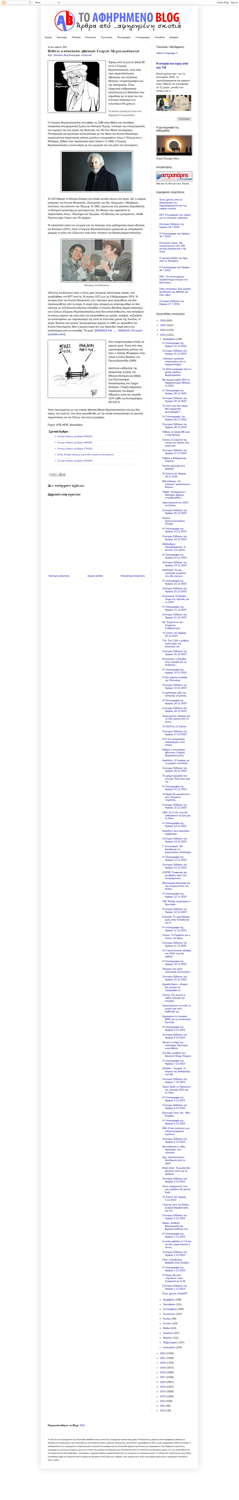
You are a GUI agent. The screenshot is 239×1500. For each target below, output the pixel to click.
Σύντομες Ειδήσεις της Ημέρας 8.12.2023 (174, 1036)
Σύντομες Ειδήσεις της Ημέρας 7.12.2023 (174, 1080)
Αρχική (48, 37)
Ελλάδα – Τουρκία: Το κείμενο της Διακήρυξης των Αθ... (176, 1071)
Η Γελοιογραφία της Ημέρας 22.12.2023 (174, 582)
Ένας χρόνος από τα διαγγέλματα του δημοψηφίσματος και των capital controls (173, 204)
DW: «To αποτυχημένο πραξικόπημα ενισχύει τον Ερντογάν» (173, 279)
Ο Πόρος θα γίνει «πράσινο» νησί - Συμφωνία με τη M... (174, 1278)
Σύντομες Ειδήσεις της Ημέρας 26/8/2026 (74, 460)
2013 (163, 1396)
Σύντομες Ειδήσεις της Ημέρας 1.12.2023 (174, 1287)
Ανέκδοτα (160, 37)
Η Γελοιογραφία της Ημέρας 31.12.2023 (174, 344)
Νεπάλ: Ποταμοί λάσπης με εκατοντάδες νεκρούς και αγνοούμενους (85, 454)
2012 (163, 1401)
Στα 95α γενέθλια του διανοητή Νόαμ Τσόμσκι (176, 1054)
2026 (163, 320)
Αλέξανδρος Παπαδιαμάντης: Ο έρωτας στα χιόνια (174, 547)
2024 (163, 329)
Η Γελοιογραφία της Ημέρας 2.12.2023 (173, 1235)
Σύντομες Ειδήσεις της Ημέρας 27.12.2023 (174, 452)
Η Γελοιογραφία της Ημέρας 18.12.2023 (174, 702)
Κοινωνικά (90, 37)
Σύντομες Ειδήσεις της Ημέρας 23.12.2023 (174, 564)
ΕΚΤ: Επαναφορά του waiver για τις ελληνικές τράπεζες (175, 216)
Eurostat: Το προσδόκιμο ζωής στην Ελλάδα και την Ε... (176, 919)
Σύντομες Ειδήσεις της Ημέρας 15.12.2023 (174, 806)
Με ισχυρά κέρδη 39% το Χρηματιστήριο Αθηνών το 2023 (176, 382)
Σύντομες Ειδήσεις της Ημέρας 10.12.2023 (174, 978)
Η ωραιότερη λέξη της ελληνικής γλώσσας (174, 694)
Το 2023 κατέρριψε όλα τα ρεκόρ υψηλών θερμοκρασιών (176, 372)
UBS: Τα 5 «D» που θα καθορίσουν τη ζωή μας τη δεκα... (176, 815)
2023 (163, 334)
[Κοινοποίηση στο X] (57, 474)
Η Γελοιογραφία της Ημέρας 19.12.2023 (174, 671)
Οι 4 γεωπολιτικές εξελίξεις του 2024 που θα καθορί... (176, 953)
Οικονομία (62, 37)
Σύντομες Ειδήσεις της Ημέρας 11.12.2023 (174, 944)
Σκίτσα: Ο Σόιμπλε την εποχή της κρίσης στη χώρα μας (175, 442)
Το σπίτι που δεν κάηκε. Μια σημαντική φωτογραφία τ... (175, 408)
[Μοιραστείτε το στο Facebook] (60, 474)
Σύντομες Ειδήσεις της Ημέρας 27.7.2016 (171, 302)
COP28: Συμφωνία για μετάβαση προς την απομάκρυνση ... (174, 875)
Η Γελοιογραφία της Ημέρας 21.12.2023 (174, 608)
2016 (163, 1382)
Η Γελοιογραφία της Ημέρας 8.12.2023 (173, 1028)
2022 (163, 1353)
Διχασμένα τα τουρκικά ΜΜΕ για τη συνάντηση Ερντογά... (176, 1019)
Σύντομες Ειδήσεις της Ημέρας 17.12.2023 (174, 733)
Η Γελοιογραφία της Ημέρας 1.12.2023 (173, 1269)
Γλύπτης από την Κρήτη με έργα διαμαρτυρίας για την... (175, 1207)
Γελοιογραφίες (143, 37)
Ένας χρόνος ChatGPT (175, 1293)
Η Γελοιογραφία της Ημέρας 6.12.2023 (173, 1099)
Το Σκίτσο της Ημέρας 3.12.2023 (174, 1198)
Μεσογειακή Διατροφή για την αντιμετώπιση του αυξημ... (176, 886)
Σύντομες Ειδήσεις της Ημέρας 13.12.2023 (174, 866)
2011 (163, 1405)
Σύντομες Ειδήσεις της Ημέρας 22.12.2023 (174, 590)
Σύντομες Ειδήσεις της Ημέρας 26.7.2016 (171, 225)
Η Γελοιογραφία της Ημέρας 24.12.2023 (174, 530)
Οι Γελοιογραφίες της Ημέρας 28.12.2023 (174, 418)
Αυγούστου (169, 1313)
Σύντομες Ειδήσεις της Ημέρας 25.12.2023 (174, 512)
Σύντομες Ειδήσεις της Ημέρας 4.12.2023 (174, 1180)
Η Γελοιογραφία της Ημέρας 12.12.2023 (174, 895)
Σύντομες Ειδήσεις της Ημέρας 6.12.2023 (174, 1106)
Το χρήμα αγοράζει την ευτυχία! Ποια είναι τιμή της (176, 778)
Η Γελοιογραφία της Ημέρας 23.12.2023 (174, 556)
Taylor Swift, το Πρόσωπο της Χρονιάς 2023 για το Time (176, 1089)
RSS (82, 1425)
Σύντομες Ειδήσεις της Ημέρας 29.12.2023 (174, 399)
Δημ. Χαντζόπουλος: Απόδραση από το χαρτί (173, 1160)
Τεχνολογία (106, 37)
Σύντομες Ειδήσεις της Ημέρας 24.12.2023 (174, 538)
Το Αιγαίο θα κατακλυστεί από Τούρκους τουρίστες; (175, 797)
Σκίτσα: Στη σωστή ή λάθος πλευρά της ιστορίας (173, 997)
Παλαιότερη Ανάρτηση (133, 575)
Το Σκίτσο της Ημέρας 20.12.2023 (174, 634)
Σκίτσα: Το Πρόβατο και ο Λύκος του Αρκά (176, 936)
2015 (163, 1386)
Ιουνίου (167, 1323)
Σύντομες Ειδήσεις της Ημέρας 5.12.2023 (174, 1140)
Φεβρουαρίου (170, 1342)
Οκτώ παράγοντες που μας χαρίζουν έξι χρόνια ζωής (176, 1189)
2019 (163, 1367)
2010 (163, 1410)
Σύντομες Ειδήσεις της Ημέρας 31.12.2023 (174, 352)
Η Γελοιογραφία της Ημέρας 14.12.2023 (174, 824)
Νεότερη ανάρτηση (59, 575)
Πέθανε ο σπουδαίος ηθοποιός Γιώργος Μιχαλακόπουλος (173, 752)
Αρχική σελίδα (95, 575)
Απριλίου (168, 1333)
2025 (163, 325)
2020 (163, 1362)
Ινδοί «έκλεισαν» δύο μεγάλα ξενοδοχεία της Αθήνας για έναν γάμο (175, 291)
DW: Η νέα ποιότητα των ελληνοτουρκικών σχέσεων (175, 1131)
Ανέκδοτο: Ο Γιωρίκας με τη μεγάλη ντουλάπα (175, 762)
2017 (163, 1377)
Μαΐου (167, 1328)
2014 (163, 1391)
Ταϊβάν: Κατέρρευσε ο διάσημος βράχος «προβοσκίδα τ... (174, 494)
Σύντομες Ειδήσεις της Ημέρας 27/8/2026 (74, 448)
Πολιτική (76, 37)
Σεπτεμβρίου (170, 1309)
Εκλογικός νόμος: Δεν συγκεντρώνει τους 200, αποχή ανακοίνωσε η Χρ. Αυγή (173, 247)
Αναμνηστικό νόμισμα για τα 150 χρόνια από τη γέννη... (176, 718)
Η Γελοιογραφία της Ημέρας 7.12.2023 (173, 1062)
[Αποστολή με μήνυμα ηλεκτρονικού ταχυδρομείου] (50, 474)
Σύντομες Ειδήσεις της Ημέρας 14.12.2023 (174, 840)
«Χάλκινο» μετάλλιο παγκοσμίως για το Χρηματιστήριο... (174, 361)
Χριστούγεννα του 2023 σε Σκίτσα (175, 504)
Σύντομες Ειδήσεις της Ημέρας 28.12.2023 (174, 426)
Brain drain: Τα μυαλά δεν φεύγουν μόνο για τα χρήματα (176, 1170)
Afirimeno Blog (61, 55)
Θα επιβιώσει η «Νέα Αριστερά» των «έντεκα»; (173, 1149)
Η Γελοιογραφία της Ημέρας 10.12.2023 (174, 962)
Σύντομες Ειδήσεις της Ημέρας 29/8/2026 (74, 436)
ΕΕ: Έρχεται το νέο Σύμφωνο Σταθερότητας (172, 625)
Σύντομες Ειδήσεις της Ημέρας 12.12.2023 (174, 910)
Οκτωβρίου (169, 1304)
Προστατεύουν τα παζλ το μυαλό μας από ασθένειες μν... (176, 1008)
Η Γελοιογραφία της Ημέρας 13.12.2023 (174, 858)
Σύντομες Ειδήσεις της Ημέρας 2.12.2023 (174, 1253)
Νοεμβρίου (169, 1299)
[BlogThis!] (54, 474)
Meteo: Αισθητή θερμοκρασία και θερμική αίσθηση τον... (176, 1226)
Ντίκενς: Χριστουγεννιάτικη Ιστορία (173, 520)
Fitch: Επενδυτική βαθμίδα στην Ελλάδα (175, 1261)
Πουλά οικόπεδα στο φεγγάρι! (173, 467)
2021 (163, 1358)
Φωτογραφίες (124, 37)
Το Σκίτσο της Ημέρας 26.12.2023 (174, 475)
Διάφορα (174, 37)
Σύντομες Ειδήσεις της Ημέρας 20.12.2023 (174, 653)
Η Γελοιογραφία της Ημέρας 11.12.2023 (174, 929)
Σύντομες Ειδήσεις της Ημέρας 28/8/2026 (74, 442)
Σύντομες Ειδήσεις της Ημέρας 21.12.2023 (174, 616)
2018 (163, 1372)
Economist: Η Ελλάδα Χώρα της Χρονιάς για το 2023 (175, 599)
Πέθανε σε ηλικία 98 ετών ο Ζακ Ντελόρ (176, 433)
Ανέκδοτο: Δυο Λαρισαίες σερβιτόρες (175, 832)
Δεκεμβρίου (169, 339)
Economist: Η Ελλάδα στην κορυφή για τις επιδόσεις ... (174, 661)
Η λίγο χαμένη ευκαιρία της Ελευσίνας (174, 679)
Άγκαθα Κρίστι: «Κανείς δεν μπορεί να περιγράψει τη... (175, 987)
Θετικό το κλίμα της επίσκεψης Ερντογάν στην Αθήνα (175, 1045)
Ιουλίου (167, 1318)
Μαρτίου (168, 1337)
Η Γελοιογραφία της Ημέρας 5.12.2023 (173, 1122)
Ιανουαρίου (169, 1347)
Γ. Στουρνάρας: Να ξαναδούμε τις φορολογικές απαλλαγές (176, 849)
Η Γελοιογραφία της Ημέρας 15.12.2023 (174, 788)
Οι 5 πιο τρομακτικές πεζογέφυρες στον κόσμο (173, 742)
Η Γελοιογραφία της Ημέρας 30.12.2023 (174, 392)
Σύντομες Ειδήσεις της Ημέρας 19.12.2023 (174, 686)
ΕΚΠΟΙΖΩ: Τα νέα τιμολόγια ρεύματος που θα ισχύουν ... (174, 573)
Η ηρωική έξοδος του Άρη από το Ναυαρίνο (173, 259)
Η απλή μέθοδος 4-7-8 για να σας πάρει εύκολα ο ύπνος (176, 1244)
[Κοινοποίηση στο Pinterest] (64, 474)
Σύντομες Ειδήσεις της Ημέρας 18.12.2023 (174, 709)
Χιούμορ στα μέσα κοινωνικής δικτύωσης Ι (176, 970)
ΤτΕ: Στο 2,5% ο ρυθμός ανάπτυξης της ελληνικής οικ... (175, 643)
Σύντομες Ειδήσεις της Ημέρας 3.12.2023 (174, 1217)
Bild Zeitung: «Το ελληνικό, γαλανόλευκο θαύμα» (176, 484)
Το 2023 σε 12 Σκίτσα (174, 726)
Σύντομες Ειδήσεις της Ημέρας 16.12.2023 (174, 769)
